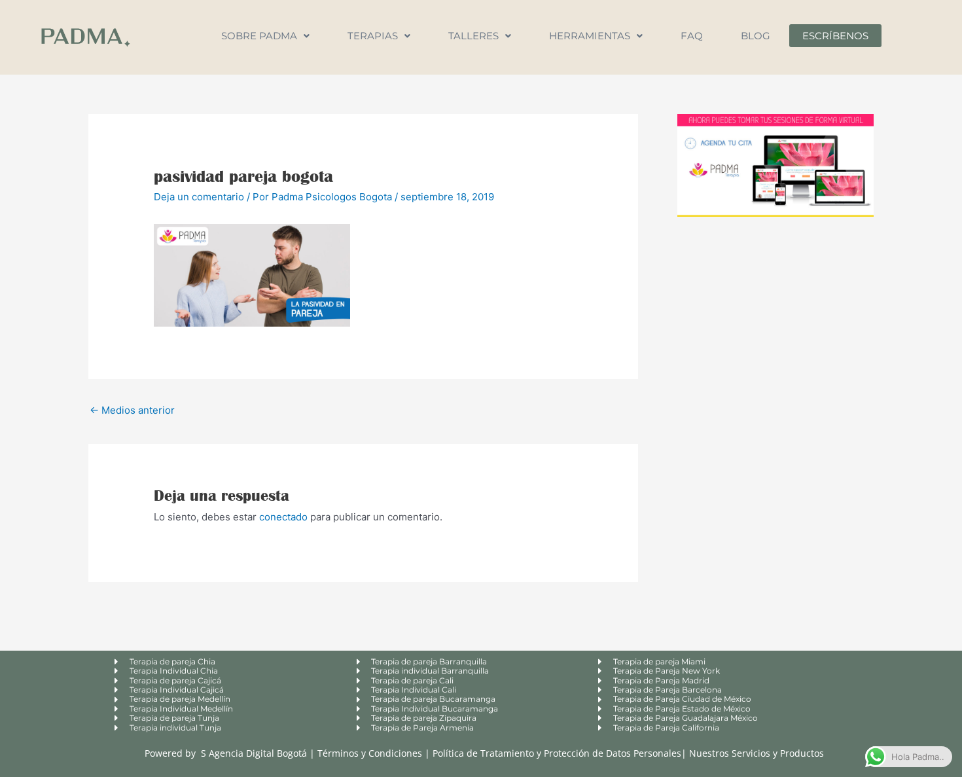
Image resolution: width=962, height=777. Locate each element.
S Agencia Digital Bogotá (254, 753)
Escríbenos (835, 35)
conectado (283, 517)
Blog (755, 35)
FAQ (692, 35)
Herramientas (589, 35)
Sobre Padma (259, 35)
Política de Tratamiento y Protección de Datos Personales (557, 753)
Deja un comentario (199, 196)
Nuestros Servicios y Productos (756, 753)
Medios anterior (132, 410)
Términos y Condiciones (371, 753)
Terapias (372, 35)
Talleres (473, 35)
